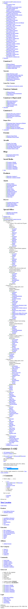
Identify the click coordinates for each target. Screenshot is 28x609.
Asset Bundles (14, 212)
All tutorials (12, 80)
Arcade (8, 417)
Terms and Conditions (8, 597)
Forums (8, 405)
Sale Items (11, 214)
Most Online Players (15, 147)
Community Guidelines (8, 566)
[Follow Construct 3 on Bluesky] (11, 166)
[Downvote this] (20, 456)
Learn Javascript (7, 534)
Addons (12, 183)
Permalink (8, 495)
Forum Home (13, 135)
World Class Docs (15, 124)
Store (4, 170)
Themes (13, 194)
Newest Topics (15, 137)
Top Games (13, 143)
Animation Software (8, 512)
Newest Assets (15, 202)
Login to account (14, 445)
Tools (11, 196)
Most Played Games (17, 146)
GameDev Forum (7, 561)
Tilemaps (12, 195)
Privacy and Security (16, 116)
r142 (4, 461)
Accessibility (6, 601)
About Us (5, 549)
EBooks (12, 186)
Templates (12, 192)
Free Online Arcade (7, 565)
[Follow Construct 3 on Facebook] (11, 167)
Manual (13, 64)
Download (14, 101)
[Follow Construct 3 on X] (10, 165)
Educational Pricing (14, 125)
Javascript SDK (13, 104)
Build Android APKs (16, 76)
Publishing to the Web (18, 75)
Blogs (7, 434)
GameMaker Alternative (8, 518)
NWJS (14, 102)
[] (6, 481)
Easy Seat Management (8, 531)
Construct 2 (15, 335)
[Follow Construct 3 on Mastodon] (12, 168)
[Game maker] (12, 219)
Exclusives (11, 206)
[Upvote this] (7, 456)
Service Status (6, 602)
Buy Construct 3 (13, 176)
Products (5, 3)
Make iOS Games (23, 313)
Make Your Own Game (8, 519)
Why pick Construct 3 (15, 113)
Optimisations (16, 79)
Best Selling (14, 203)
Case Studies (6, 524)
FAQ (11, 117)
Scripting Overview (15, 66)
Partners (5, 535)
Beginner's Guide (14, 73)
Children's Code (7, 600)
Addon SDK (14, 68)
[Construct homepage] (12, 1)
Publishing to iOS (14, 77)
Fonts (11, 187)
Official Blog (15, 154)
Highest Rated (14, 205)
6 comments (9, 457)
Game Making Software (8, 511)
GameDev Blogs (7, 564)
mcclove (8, 486)
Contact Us (8, 443)
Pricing (5, 520)
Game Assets (6, 560)
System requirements (17, 65)
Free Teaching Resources (9, 533)
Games (12, 189)
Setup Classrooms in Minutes (19, 123)
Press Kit (5, 552)
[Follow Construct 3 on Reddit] (11, 162)
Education (5, 107)
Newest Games (13, 144)
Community (6, 129)
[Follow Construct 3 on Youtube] (11, 163)
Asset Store (9, 391)
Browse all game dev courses (16, 86)
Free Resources (16, 115)
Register (5, 216)
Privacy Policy (6, 598)
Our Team (5, 550)
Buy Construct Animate (14, 177)
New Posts (12, 156)
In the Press (6, 553)
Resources (5, 58)
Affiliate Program (7, 543)
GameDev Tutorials (7, 562)
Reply (7, 496)
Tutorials (11, 94)
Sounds (15, 191)
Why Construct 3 (7, 530)
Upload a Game (14, 148)
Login (8, 216)
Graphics (12, 190)
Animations (14, 185)
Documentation (6, 522)
